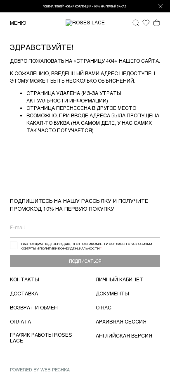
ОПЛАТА (20, 321)
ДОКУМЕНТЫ (112, 293)
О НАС (103, 307)
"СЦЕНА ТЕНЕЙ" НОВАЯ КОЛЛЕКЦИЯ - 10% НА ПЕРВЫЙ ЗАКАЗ (85, 6)
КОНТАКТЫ (24, 279)
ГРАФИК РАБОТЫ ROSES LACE (41, 337)
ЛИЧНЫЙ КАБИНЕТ (119, 279)
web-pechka (55, 369)
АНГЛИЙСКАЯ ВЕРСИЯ (124, 335)
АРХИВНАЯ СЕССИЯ (121, 321)
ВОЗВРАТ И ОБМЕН (34, 307)
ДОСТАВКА (24, 293)
